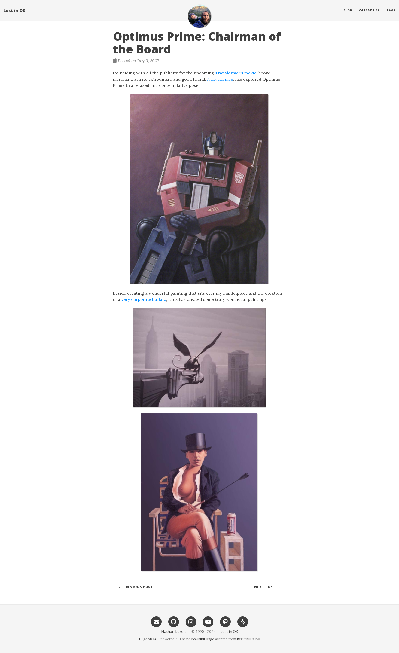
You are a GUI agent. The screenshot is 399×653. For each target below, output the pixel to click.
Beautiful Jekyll (248, 639)
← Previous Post (136, 587)
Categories (369, 10)
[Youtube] (208, 621)
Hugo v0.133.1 (149, 639)
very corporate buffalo (143, 299)
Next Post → (267, 587)
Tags (391, 10)
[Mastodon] (225, 621)
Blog (347, 10)
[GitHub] (174, 621)
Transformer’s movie (235, 73)
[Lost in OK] (199, 16)
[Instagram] (191, 621)
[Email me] (156, 621)
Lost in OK (14, 10)
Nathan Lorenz (174, 631)
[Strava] (243, 621)
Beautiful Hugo (202, 639)
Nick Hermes (220, 79)
